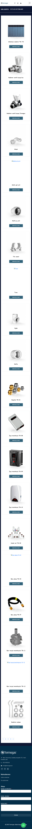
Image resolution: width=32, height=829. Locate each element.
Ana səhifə (5, 9)
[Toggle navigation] (29, 3)
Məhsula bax (16, 46)
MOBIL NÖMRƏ (5, 796)
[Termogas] (9, 752)
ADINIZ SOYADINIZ (6, 789)
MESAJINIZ (4, 803)
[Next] (13, 739)
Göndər (16, 815)
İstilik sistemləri (5, 777)
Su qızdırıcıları (4, 780)
